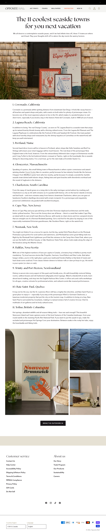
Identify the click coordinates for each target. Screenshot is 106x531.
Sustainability (59, 472)
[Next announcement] (100, 2)
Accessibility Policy (13, 468)
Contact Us (10, 461)
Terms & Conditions (14, 476)
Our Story (57, 461)
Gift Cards (10, 488)
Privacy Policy (11, 484)
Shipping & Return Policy (15, 472)
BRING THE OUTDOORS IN (53, 423)
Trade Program (59, 465)
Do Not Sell (10, 491)
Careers (57, 476)
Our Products (59, 468)
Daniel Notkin (30, 172)
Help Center (11, 465)
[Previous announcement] (6, 2)
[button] (34, 8)
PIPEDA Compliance (14, 480)
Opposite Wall (95, 530)
